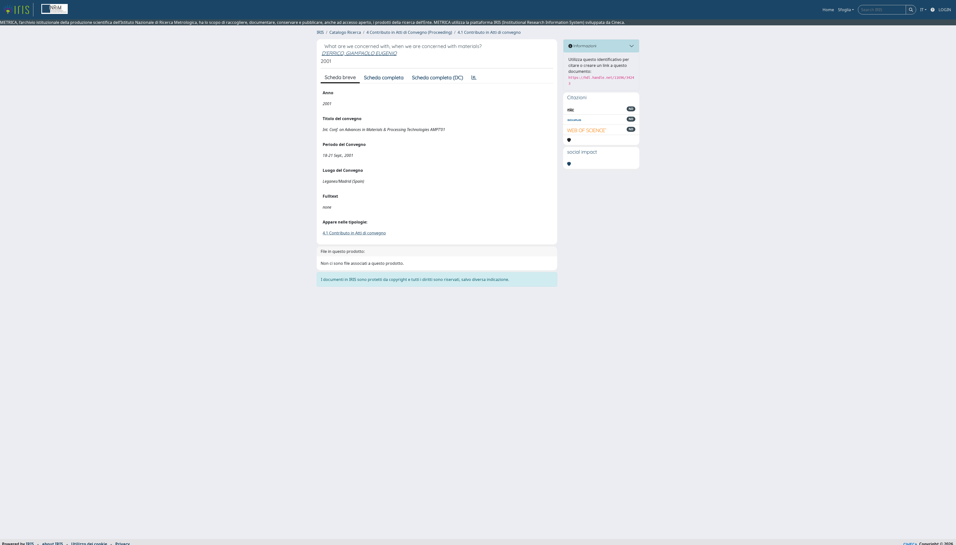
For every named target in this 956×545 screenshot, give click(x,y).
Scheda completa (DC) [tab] (437, 77)
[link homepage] (18, 9)
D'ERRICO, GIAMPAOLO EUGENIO (359, 53)
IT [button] (922, 9)
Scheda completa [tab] (384, 77)
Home (828, 9)
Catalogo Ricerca (345, 32)
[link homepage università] (54, 9)
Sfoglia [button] (844, 9)
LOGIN (945, 9)
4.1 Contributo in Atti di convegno (489, 32)
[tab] (474, 77)
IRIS (320, 32)
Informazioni (584, 45)
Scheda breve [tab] (340, 77)
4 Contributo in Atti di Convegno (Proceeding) (409, 32)
